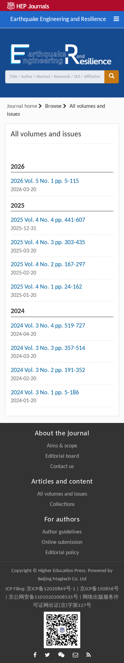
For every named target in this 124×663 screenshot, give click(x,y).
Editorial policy (62, 553)
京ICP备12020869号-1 (51, 589)
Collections (62, 504)
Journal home (22, 106)
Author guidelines (62, 532)
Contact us (62, 466)
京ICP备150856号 (99, 589)
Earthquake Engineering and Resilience (58, 18)
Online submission (62, 542)
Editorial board (62, 456)
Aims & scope (62, 446)
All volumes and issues (62, 494)
